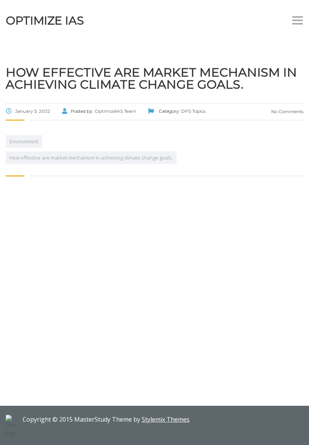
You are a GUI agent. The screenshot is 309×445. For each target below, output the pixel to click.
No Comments (286, 111)
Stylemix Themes (166, 419)
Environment (23, 141)
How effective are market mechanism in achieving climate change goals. (91, 157)
